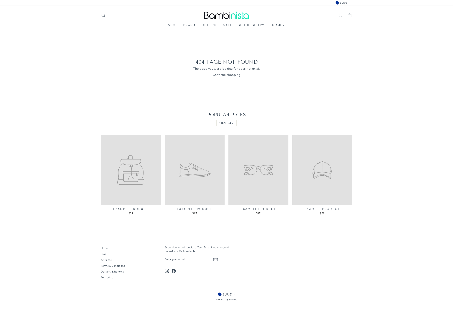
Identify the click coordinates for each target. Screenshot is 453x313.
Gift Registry (251, 25)
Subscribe (107, 277)
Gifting (210, 25)
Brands (190, 25)
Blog (104, 254)
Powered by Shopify (226, 299)
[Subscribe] (215, 259)
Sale (227, 25)
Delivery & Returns (112, 271)
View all (226, 122)
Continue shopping (226, 75)
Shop (173, 25)
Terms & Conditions (113, 265)
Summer (277, 25)
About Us (106, 260)
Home (104, 248)
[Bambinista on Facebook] (174, 271)
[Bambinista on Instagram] (167, 271)
